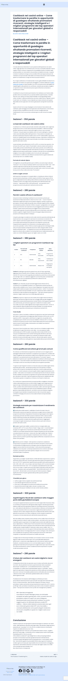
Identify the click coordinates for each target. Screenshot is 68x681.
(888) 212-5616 (32, 675)
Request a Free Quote (23, 675)
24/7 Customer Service (40, 675)
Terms (12, 672)
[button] (44, 4)
